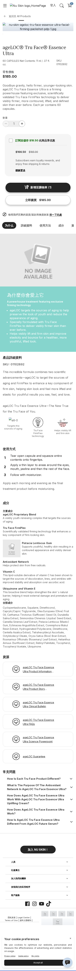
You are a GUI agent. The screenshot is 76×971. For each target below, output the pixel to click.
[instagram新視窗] (34, 904)
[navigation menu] (5, 5)
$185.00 (10, 76)
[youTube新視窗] (41, 904)
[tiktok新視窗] (48, 904)
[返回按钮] (6, 16)
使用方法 (45, 225)
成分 (61, 225)
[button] (38, 848)
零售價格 (8, 72)
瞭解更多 (20, 170)
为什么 (9, 225)
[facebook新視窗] (27, 904)
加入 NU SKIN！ (38, 849)
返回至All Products (20, 16)
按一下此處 (55, 214)
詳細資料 (26, 225)
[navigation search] (62, 5)
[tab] (21, 20)
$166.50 (21, 151)
